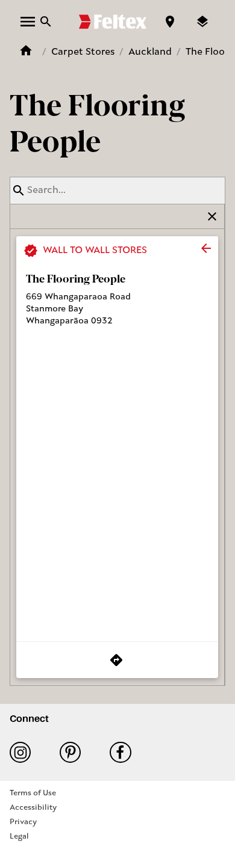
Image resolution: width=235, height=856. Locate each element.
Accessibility (33, 808)
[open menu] (28, 21)
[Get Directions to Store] (117, 660)
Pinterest (75, 752)
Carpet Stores (82, 52)
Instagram (25, 752)
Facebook (125, 752)
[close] (206, 248)
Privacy (23, 822)
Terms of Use (33, 793)
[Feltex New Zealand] (112, 21)
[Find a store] (170, 22)
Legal (19, 836)
